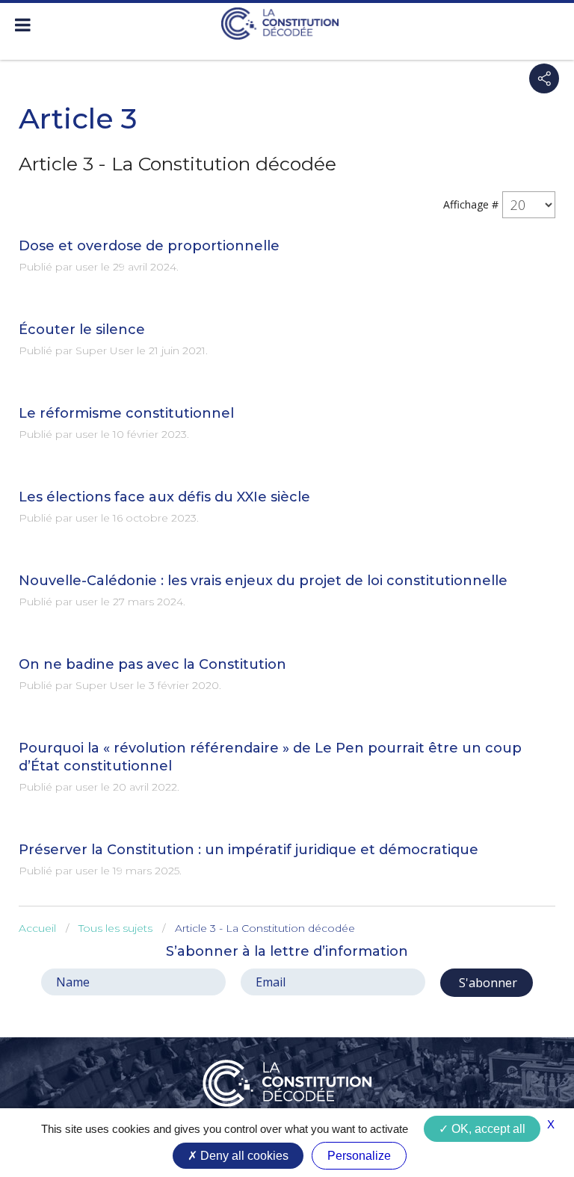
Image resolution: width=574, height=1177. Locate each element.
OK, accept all (486, 1128)
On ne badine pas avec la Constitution (152, 664)
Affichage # (471, 204)
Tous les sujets (115, 928)
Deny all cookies (242, 1155)
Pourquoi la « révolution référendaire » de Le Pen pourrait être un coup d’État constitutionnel (270, 757)
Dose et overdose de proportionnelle (149, 246)
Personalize (359, 1155)
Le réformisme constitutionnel (126, 413)
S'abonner (486, 982)
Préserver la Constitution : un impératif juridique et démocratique (248, 849)
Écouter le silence (82, 329)
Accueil (37, 928)
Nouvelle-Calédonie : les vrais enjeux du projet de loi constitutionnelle (263, 580)
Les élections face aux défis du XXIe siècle (164, 497)
